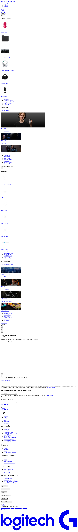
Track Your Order (8, 461)
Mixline (5, 451)
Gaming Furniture (8, 441)
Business (6, 5)
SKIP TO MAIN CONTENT (8, 1)
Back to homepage (5, 380)
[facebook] (4, 404)
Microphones (7, 436)
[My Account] (2, 330)
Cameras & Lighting (8, 439)
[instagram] (1, 404)
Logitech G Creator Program (10, 482)
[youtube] (6, 404)
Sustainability (7, 421)
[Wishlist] (2, 328)
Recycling (6, 423)
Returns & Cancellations (9, 463)
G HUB (6, 448)
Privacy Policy (10, 508)
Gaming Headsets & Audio (10, 433)
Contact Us (6, 460)
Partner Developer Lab (9, 480)
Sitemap (25, 508)
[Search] (2, 326)
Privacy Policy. (49, 395)
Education (6, 6)
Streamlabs (6, 449)
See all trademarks (50, 387)
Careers (5, 417)
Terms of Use (4, 508)
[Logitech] (3, 12)
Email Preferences (8, 470)
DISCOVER (3, 166)
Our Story (6, 416)
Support (2, 9)
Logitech (6, 4)
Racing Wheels (7, 435)
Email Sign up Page (8, 469)
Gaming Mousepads (8, 430)
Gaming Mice (7, 429)
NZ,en (3, 10)
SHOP (2, 13)
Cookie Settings (18, 508)
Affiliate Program (8, 478)
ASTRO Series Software (10, 452)
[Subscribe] (16, 394)
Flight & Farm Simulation (10, 437)
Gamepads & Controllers (10, 440)
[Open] (2, 332)
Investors (6, 418)
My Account (7, 472)
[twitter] (3, 404)
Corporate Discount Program (11, 481)
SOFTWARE (4, 323)
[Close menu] (2, 15)
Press (5, 420)
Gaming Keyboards (8, 432)
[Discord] (7, 404)
